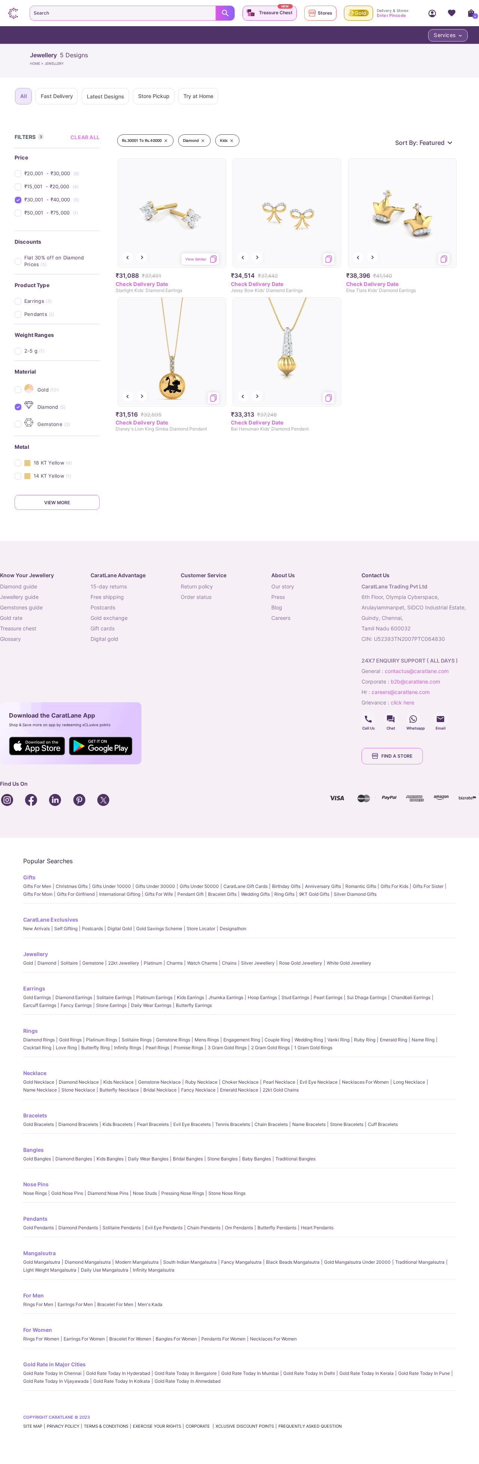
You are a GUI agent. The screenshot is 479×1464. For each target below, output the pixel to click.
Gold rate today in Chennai (52, 1373)
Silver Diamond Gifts (355, 894)
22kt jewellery (123, 963)
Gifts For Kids (394, 886)
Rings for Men (38, 1304)
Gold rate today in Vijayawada (56, 1381)
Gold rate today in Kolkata (121, 1381)
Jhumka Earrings (225, 997)
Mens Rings (207, 1040)
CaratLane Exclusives (50, 919)
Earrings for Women (84, 1339)
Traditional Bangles (295, 1159)
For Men (33, 1295)
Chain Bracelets (271, 1124)
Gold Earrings (37, 997)
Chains (229, 963)
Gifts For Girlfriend (76, 894)
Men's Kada (150, 1304)
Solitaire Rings (137, 1040)
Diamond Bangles (73, 1159)
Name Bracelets (309, 1124)
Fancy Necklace (198, 1090)
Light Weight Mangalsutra (49, 1270)
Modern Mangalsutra (137, 1262)
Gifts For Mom (37, 894)
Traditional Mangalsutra (420, 1262)
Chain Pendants (203, 1227)
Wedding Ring (309, 1040)
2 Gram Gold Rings (270, 1047)
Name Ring (423, 1040)
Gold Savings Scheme (159, 928)
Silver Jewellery (258, 963)
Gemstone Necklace (159, 1082)
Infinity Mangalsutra (153, 1270)
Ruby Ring (364, 1040)
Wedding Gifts (255, 894)
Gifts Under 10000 (111, 886)
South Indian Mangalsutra (190, 1262)
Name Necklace (40, 1090)
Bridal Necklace (160, 1090)
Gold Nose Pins (67, 1193)
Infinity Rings (127, 1047)
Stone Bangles (222, 1159)
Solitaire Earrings (114, 997)
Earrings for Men (75, 1304)
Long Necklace (409, 1082)
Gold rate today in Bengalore (186, 1373)
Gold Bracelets (38, 1124)
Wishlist (451, 13)
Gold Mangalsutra (41, 1262)
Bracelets (35, 1115)
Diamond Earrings (73, 997)
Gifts (29, 877)
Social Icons (368, 719)
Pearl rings (157, 1047)
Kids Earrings (190, 997)
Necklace (34, 1073)
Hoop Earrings (262, 997)
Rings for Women (41, 1339)
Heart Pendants (317, 1227)
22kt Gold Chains (281, 1090)
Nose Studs (145, 1193)
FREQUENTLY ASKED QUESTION (310, 1426)
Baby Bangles (256, 1159)
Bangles (33, 1150)
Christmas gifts (72, 886)
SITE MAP (32, 1426)
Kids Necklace (118, 1082)
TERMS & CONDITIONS (106, 1426)
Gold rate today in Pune (424, 1373)
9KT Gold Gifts (314, 894)
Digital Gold (119, 928)
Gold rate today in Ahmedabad (187, 1381)
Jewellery (35, 954)
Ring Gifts (284, 894)
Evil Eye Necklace (319, 1082)
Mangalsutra (39, 1253)
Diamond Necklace (79, 1082)
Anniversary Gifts (323, 886)
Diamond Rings (39, 1040)
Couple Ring (277, 1040)
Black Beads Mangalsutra (293, 1262)
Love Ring (66, 1047)
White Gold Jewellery (349, 963)
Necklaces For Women (365, 1082)
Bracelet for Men (115, 1304)
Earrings (34, 988)
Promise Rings (188, 1047)
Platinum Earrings (154, 997)
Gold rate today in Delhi (309, 1373)
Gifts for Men (37, 886)
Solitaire (69, 963)
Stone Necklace (78, 1090)
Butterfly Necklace (119, 1090)
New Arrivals (36, 928)
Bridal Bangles (188, 1159)
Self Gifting (65, 928)
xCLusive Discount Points (245, 1426)
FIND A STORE (396, 756)
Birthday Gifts (286, 886)
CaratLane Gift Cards (245, 886)
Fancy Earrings (76, 1005)
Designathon (233, 928)
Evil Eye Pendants (164, 1227)
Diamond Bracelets (78, 1124)
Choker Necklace (240, 1082)
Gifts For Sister (428, 886)
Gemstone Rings (173, 1040)
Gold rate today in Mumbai (250, 1373)
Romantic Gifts (360, 886)
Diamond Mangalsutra (88, 1262)
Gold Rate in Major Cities (54, 1364)
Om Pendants (239, 1227)
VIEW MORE (57, 502)
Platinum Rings (101, 1040)
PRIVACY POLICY (63, 1426)
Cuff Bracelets (383, 1124)
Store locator (201, 928)
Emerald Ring (393, 1040)
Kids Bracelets (117, 1124)
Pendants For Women (223, 1339)
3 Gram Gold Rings (227, 1047)
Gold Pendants (38, 1227)
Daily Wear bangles (148, 1159)
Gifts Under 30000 (155, 886)
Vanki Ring (338, 1040)
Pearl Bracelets (153, 1124)
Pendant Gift (190, 894)
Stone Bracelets (346, 1124)
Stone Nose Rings (226, 1193)
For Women (37, 1330)
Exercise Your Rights (157, 1426)
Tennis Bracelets (232, 1124)
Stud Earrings (295, 997)
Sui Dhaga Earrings (367, 997)
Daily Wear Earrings (151, 1005)
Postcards (92, 928)
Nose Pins (36, 1184)
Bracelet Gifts (222, 894)
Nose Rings (35, 1193)
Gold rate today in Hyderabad (118, 1373)
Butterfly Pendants (276, 1227)
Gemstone (93, 963)
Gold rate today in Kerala (366, 1373)
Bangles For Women (176, 1339)
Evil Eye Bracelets (192, 1124)
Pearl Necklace (279, 1082)
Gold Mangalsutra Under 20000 (357, 1262)
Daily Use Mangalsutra (104, 1270)
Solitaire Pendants (122, 1227)
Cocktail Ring (37, 1047)
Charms (175, 963)
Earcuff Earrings (39, 1005)
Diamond (46, 963)
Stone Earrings (111, 1005)
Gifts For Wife (159, 894)
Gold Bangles (37, 1159)
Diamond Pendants (78, 1227)
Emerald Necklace (239, 1090)
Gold (28, 963)
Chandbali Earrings (410, 997)
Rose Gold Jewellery (300, 963)
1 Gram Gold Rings (313, 1047)
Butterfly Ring (95, 1047)
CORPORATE (198, 1426)
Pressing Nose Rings (182, 1193)
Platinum (153, 963)
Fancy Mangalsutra (241, 1262)
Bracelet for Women (130, 1339)
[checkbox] (62, 173)
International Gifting (119, 894)
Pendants (35, 1218)
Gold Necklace (38, 1082)
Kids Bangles (110, 1159)
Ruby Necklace (201, 1082)
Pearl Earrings (328, 997)
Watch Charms (202, 963)
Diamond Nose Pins (108, 1193)
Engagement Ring (241, 1040)
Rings (30, 1031)
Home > (37, 63)
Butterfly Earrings (194, 1005)
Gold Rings (70, 1040)
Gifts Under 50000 (199, 886)
